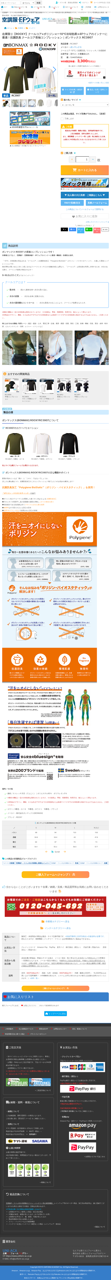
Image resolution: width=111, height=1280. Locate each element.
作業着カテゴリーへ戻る (57, 921)
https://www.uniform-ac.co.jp (19, 1256)
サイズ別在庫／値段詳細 (73, 90)
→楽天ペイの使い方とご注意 (98, 83)
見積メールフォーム (97, 202)
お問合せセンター (101, 8)
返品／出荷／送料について (98, 90)
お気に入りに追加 (86, 216)
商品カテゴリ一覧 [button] (20, 7)
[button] (54, 70)
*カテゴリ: (8, 863)
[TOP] (21, 20)
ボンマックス (76, 47)
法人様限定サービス (26, 1029)
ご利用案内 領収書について (70, 1111)
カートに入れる (87, 170)
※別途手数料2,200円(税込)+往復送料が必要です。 (85, 936)
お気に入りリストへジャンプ (96, 222)
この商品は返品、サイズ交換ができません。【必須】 (83, 113)
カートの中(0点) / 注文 (102, 2)
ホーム (4, 8)
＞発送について (45, 1182)
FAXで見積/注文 (72, 202)
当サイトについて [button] (71, 7)
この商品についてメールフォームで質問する (85, 209)
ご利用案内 (86, 8)
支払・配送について (79, 1029)
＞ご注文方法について (43, 1090)
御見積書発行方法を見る (83, 189)
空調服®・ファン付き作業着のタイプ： (64, 863)
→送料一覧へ (34, 978)
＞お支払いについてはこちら (94, 1156)
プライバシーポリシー (38, 1034)
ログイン (85, 2)
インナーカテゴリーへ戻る (58, 928)
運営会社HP (43, 1029)
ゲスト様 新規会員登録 (69, 2)
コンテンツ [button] (55, 7)
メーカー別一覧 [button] (39, 7)
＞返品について (99, 1227)
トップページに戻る (57, 1013)
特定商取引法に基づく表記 (15, 1034)
